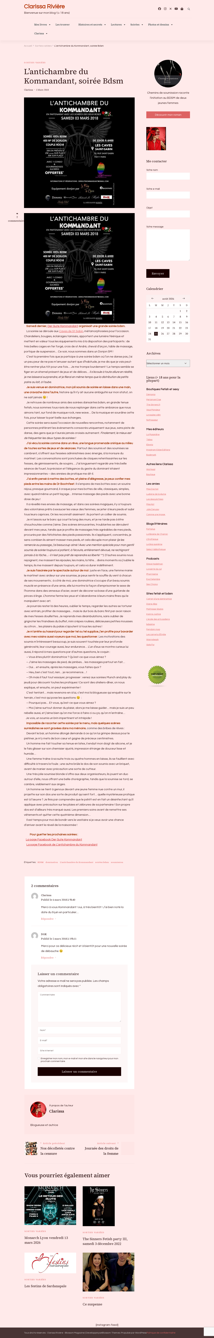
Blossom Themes (111, 1333)
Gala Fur (150, 645)
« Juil (152, 298)
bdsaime (150, 624)
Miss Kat (150, 504)
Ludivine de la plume (156, 494)
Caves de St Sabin (71, 331)
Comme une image (156, 514)
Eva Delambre (153, 579)
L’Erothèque (152, 539)
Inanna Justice (153, 614)
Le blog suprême (154, 544)
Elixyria (149, 445)
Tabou (149, 440)
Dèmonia (150, 394)
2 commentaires (17, 219)
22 (180, 328)
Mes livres (40, 25)
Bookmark (151, 455)
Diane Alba (151, 604)
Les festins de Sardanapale (45, 1286)
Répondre (47, 919)
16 (186, 322)
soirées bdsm (102, 862)
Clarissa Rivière (44, 6)
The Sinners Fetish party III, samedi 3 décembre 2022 (105, 1241)
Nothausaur (152, 420)
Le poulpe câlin (153, 415)
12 (162, 322)
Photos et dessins (158, 25)
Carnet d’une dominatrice (159, 599)
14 (174, 322)
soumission (117, 862)
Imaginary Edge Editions (158, 450)
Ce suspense (92, 1304)
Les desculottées (154, 499)
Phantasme (152, 574)
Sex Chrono (152, 584)
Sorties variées (35, 62)
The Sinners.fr (153, 405)
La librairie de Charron (157, 534)
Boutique (150, 474)
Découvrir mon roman (168, 114)
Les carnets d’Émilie (156, 634)
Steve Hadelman (154, 564)
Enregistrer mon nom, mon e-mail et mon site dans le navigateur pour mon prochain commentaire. (79, 1059)
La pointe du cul (154, 569)
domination (52, 862)
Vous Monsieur (153, 410)
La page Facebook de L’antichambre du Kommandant (62, 844)
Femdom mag (153, 629)
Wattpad (150, 469)
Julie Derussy (152, 509)
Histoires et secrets (90, 25)
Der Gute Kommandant (62, 326)
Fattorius (150, 529)
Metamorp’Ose (153, 400)
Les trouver (63, 25)
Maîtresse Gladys (154, 609)
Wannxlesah (152, 640)
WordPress (141, 1333)
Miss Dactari (152, 489)
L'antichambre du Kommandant (76, 862)
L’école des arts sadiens (158, 619)
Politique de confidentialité (161, 1333)
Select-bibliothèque (156, 549)
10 (149, 322)
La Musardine (153, 434)
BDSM (41, 862)
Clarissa (39, 33)
